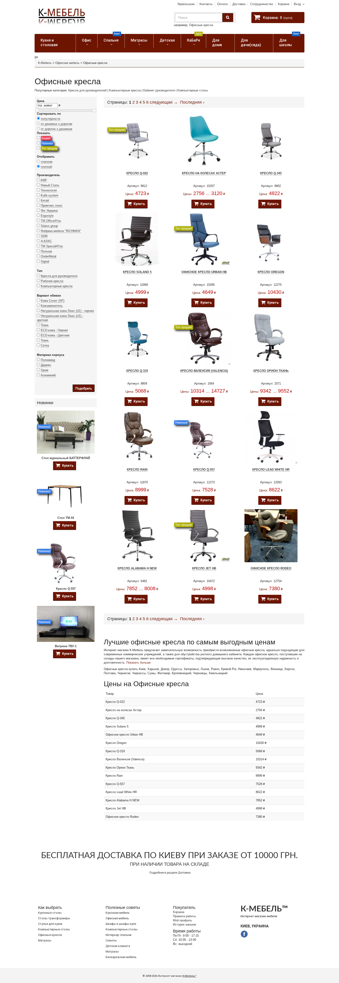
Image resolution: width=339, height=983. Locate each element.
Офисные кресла (201, 25)
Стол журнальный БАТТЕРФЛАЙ (66, 458)
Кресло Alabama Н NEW (137, 568)
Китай (45, 200)
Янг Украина (49, 210)
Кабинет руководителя (159, 90)
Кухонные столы (50, 912)
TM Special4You (52, 246)
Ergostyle (47, 215)
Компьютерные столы (192, 90)
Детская (167, 40)
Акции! (46, 138)
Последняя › (192, 102)
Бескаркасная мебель (121, 957)
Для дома (217, 42)
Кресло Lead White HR (270, 469)
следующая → (164, 102)
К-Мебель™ (189, 975)
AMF (44, 180)
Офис (86, 40)
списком (46, 161)
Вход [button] (297, 4)
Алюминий (48, 375)
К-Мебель (45, 63)
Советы (111, 940)
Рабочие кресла (52, 281)
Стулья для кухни (50, 924)
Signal (45, 261)
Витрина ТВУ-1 (66, 646)
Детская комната (118, 946)
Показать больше (138, 662)
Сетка (45, 345)
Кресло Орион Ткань (270, 371)
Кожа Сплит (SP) (52, 300)
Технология (49, 190)
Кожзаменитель (52, 305)
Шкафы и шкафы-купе (121, 924)
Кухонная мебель (118, 912)
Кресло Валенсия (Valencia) (204, 371)
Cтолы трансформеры (54, 918)
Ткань (45, 325)
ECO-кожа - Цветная (55, 335)
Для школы (289, 40)
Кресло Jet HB (204, 568)
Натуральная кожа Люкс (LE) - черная (67, 311)
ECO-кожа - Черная (54, 330)
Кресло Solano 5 (137, 272)
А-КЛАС (46, 241)
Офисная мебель (67, 63)
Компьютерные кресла (125, 90)
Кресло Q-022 (137, 173)
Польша (46, 251)
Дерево (46, 365)
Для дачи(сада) (251, 42)
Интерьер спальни (118, 935)
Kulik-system (49, 195)
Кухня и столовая (49, 42)
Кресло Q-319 (137, 371)
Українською (186, 4)
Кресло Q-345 (271, 173)
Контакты (205, 4)
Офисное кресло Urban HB (204, 272)
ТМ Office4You (51, 220)
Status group (49, 226)
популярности (50, 118)
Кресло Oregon (271, 272)
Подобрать (83, 388)
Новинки (47, 143)
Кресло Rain (137, 469)
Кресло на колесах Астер (204, 173)
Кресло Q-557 (66, 588)
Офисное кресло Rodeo (271, 568)
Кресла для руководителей (87, 90)
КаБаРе (194, 38)
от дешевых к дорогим (56, 124)
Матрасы (139, 40)
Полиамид (48, 360)
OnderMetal (48, 256)
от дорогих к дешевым (56, 129)
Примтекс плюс (51, 205)
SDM (44, 236)
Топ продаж (49, 148)
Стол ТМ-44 (65, 518)
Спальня (112, 38)
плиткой (46, 166)
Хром (44, 370)
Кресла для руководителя (59, 276)
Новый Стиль (50, 185)
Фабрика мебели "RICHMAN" (61, 231)
